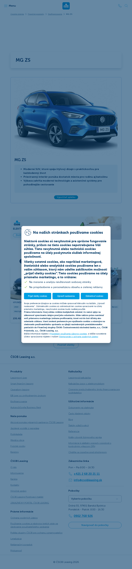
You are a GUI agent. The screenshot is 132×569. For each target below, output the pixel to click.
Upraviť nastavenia (66, 296)
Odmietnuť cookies (94, 296)
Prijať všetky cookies (37, 296)
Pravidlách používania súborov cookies (68, 333)
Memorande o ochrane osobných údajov (78, 336)
